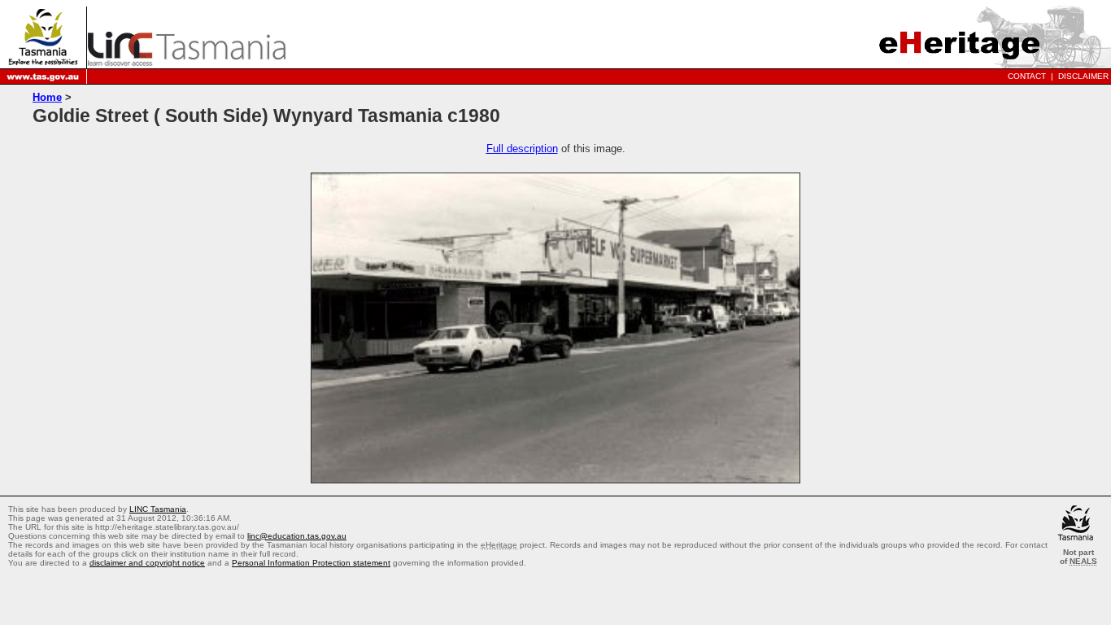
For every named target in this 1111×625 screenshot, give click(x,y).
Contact (1027, 76)
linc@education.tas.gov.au (296, 535)
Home (47, 97)
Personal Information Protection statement (311, 562)
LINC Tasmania (157, 509)
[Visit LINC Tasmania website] (186, 61)
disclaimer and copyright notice (147, 562)
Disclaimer (1083, 76)
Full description (522, 148)
